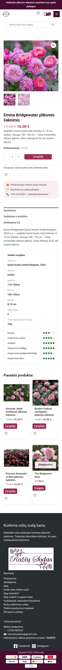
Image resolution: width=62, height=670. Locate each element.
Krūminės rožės (40, 168)
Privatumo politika (13, 612)
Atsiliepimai (10, 582)
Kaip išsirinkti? (11, 593)
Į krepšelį (38, 156)
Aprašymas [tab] (10, 210)
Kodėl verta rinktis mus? (16, 589)
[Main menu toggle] (56, 14)
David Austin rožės (24, 168)
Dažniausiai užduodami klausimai (22, 601)
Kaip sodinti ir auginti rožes (18, 597)
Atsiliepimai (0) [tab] (12, 222)
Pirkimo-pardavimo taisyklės (19, 608)
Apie (6, 586)
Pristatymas (10, 578)
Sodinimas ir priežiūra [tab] (15, 216)
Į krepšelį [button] (10, 426)
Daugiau (39, 488)
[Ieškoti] (52, 24)
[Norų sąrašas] (38, 13)
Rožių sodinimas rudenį (16, 604)
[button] (53, 45)
